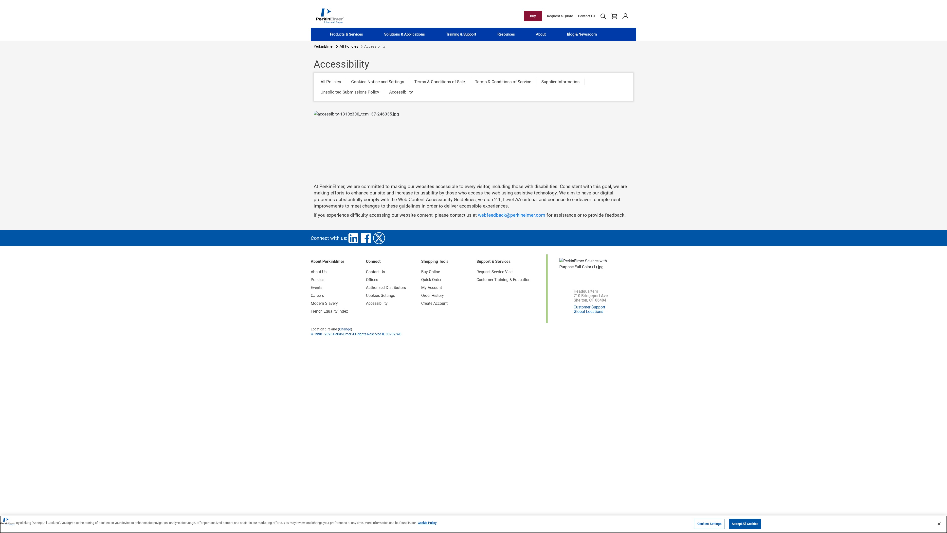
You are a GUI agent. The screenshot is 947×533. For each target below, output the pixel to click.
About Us (319, 271)
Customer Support (589, 307)
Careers (317, 295)
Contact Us (586, 16)
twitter (379, 238)
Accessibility (401, 92)
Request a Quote (560, 16)
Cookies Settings (709, 524)
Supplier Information (560, 81)
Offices (372, 279)
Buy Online (430, 271)
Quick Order (431, 279)
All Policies (349, 46)
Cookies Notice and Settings (377, 81)
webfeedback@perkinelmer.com (511, 215)
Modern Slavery (324, 303)
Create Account (434, 303)
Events (316, 287)
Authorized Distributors (386, 287)
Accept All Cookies (745, 524)
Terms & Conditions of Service (503, 81)
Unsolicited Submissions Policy (350, 92)
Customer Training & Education (503, 279)
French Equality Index (329, 311)
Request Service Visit (494, 271)
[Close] (939, 523)
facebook (366, 238)
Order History (432, 295)
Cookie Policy (427, 523)
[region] (473, 524)
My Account (431, 287)
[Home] (330, 16)
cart (614, 16)
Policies (317, 279)
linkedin (353, 238)
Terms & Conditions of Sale (439, 81)
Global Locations (588, 311)
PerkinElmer (324, 46)
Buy (533, 16)
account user (625, 16)
